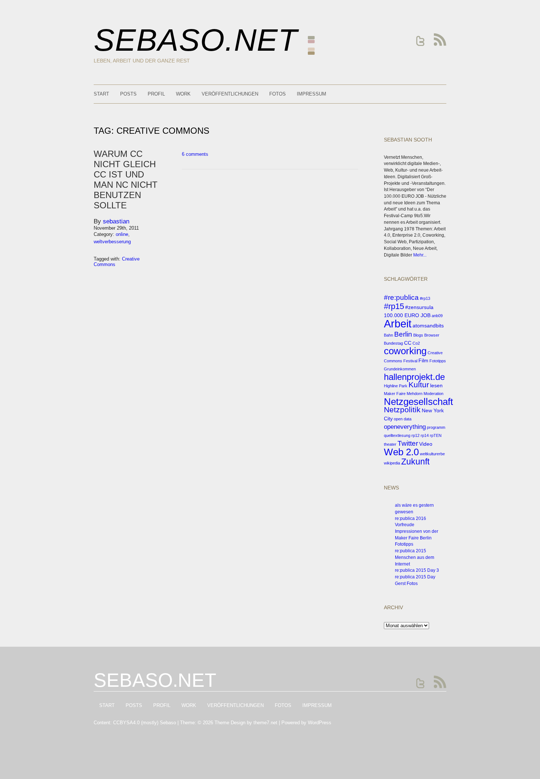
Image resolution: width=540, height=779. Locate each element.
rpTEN (436, 435)
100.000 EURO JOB (407, 315)
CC (407, 343)
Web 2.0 (401, 452)
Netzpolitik (402, 409)
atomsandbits (428, 326)
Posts (128, 94)
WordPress (319, 722)
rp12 (415, 435)
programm (436, 427)
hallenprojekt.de (414, 377)
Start (101, 94)
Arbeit (397, 323)
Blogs (418, 335)
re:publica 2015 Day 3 (417, 570)
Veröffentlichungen (230, 94)
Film (423, 360)
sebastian (116, 221)
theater (390, 444)
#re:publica (401, 297)
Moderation (433, 393)
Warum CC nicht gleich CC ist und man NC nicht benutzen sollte (126, 179)
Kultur (418, 384)
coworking (405, 351)
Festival (410, 361)
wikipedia (392, 463)
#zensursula (419, 307)
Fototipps (437, 361)
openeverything (405, 426)
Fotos (277, 94)
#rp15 (394, 306)
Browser (431, 335)
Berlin (403, 334)
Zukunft (415, 461)
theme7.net (265, 722)
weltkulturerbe (432, 454)
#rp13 (425, 298)
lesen (436, 385)
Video (425, 444)
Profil (156, 94)
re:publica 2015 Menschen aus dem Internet (414, 557)
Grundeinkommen (400, 369)
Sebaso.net (196, 39)
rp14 (425, 435)
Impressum (311, 94)
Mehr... (419, 255)
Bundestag (393, 343)
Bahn (388, 335)
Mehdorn (414, 393)
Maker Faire (395, 393)
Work (183, 94)
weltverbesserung (112, 241)
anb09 (437, 315)
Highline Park (395, 386)
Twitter (407, 443)
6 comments (195, 154)
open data (402, 419)
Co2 (416, 343)
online (122, 234)
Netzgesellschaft (418, 401)
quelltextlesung (397, 435)
